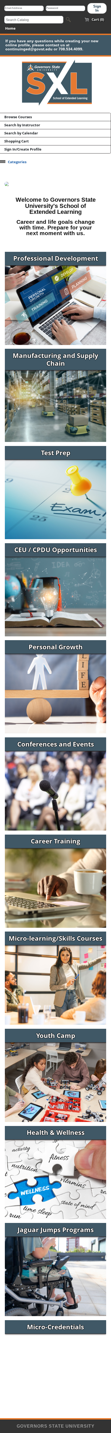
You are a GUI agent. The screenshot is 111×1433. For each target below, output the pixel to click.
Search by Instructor (22, 125)
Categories (17, 161)
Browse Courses (18, 116)
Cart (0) (98, 20)
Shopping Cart (16, 141)
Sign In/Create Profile (22, 149)
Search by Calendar (21, 133)
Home (10, 28)
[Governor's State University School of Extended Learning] (55, 107)
